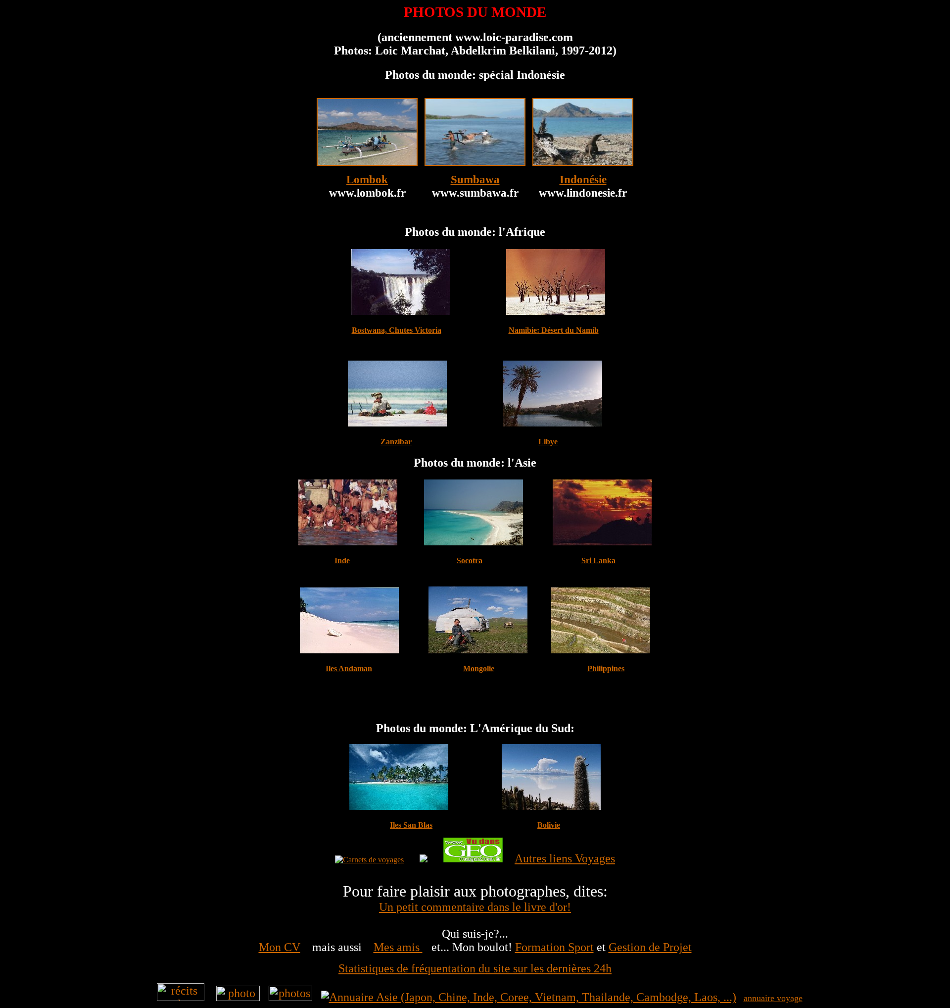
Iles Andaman (349, 668)
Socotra (469, 560)
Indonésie (583, 179)
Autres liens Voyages (565, 858)
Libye (548, 441)
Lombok (367, 179)
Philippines (605, 668)
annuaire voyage (773, 998)
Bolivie (548, 825)
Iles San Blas (411, 825)
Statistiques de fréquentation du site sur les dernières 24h (475, 968)
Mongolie (478, 668)
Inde (342, 560)
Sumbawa (475, 179)
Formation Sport (554, 947)
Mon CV (279, 947)
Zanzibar (396, 441)
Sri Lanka (598, 560)
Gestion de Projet (650, 947)
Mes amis (398, 947)
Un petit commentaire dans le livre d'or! (475, 907)
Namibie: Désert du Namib (554, 330)
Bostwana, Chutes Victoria (396, 330)
